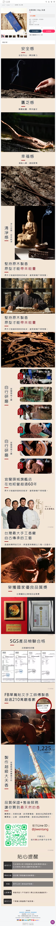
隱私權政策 (34, 912)
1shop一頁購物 (29, 924)
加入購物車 (36, 31)
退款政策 (28, 910)
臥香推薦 (8, 5)
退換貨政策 (27, 912)
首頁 (4, 5)
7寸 (12, 5)
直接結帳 (49, 31)
